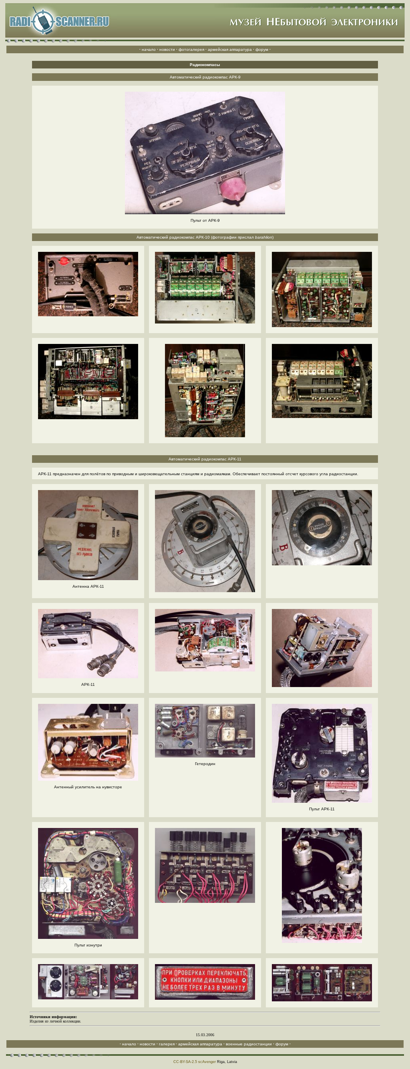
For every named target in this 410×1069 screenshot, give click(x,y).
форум (261, 49)
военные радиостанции (249, 1044)
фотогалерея (191, 49)
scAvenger (207, 1062)
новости (167, 49)
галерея (167, 1044)
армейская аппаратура (230, 49)
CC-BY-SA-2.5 (185, 1062)
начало (149, 49)
